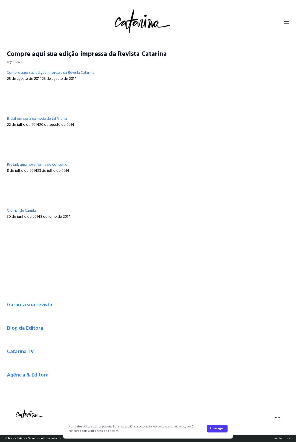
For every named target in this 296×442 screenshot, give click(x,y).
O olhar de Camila (21, 211)
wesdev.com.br (282, 438)
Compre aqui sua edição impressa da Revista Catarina (87, 54)
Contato (276, 418)
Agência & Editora (28, 375)
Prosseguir (217, 428)
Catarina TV (20, 352)
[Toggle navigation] (286, 21)
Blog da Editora (25, 328)
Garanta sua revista (29, 305)
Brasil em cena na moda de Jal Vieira (37, 119)
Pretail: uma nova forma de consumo (37, 165)
